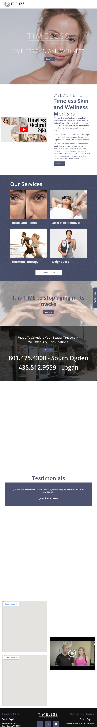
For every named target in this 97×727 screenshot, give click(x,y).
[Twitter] (56, 724)
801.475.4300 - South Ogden (48, 358)
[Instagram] (48, 724)
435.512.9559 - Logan (49, 367)
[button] (11, 494)
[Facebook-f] (40, 724)
